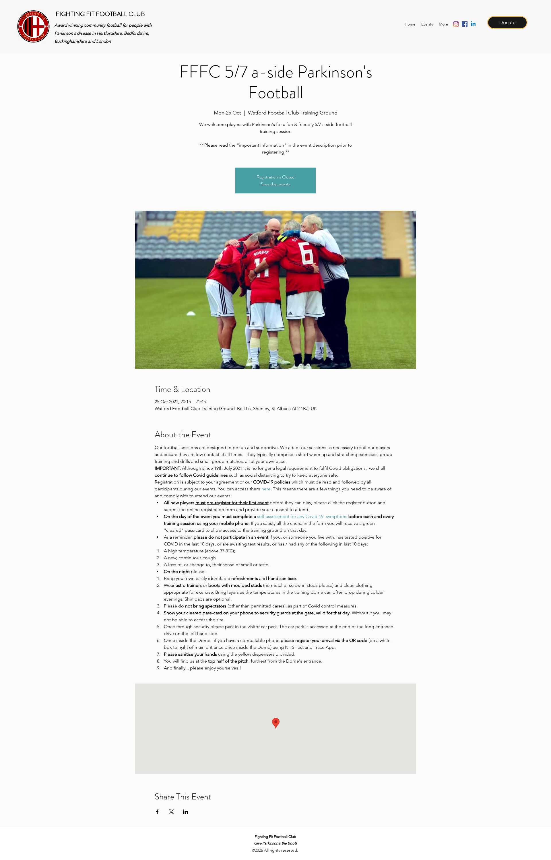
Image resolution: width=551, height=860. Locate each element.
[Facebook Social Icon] (464, 24)
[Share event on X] (171, 811)
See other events (275, 183)
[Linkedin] (473, 24)
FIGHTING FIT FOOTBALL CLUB (100, 13)
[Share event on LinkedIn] (185, 811)
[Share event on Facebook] (157, 811)
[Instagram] (456, 24)
